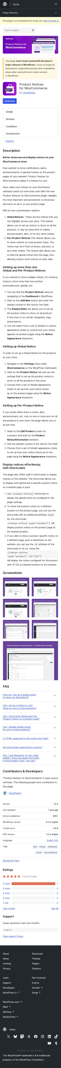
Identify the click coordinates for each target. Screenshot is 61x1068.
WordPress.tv (11, 992)
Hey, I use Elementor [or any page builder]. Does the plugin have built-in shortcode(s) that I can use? (21, 758)
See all (54, 908)
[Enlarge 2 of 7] (54, 581)
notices (42, 847)
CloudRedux (29, 92)
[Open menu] (56, 4)
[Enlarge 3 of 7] (25, 602)
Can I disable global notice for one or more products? (17, 728)
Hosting (7, 963)
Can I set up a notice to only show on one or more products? (19, 706)
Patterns (36, 968)
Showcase (37, 953)
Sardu (12, 1029)
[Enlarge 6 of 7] (54, 623)
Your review (9, 908)
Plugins (35, 963)
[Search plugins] (33, 30)
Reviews (10, 119)
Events (35, 982)
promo (39, 852)
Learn (6, 977)
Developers (9, 987)
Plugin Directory (10, 13)
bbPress (8, 1011)
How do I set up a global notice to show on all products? (19, 696)
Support (10, 141)
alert (35, 847)
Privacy (7, 968)
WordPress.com (12, 1002)
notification (52, 847)
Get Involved (39, 977)
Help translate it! (51, 21)
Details (9, 111)
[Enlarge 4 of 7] (54, 602)
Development (13, 133)
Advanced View (11, 860)
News (6, 958)
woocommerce (50, 852)
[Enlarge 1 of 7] (25, 581)
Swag (36, 992)
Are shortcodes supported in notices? (22, 747)
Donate (37, 987)
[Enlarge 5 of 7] (25, 623)
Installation (11, 126)
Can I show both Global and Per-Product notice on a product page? (21, 717)
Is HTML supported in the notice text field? (25, 738)
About (6, 953)
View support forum (13, 936)
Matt (7, 1006)
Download (10, 101)
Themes (36, 958)
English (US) (52, 840)
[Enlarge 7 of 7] (54, 644)
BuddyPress (10, 1016)
